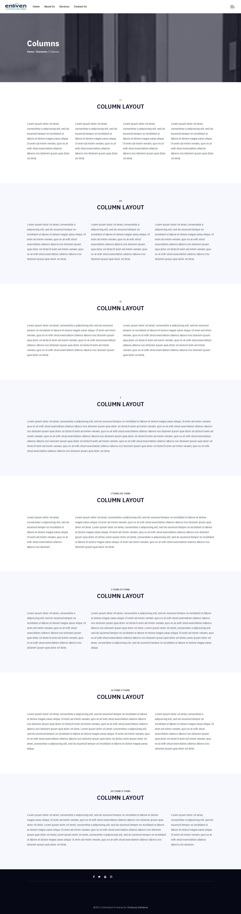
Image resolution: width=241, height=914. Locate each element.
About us (49, 6)
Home (36, 6)
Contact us (80, 6)
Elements (41, 51)
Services (64, 6)
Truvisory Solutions (137, 907)
